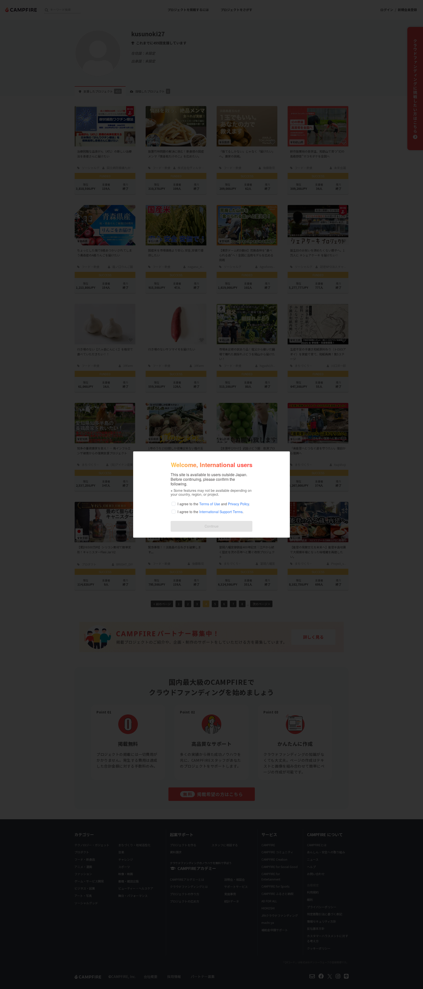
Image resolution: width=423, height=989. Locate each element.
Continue (212, 526)
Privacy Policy (238, 503)
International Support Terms (221, 511)
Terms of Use (209, 503)
